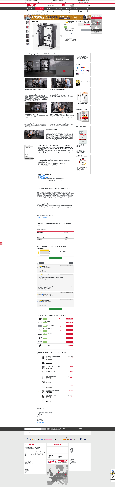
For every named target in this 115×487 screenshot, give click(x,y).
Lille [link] (25, 468)
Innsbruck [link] (28, 448)
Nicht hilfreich (44, 271)
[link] (77, 68)
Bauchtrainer (72, 463)
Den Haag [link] (33, 461)
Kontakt (36, 0)
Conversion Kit (41, 178)
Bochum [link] (36, 450)
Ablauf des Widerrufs (61, 452)
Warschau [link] (26, 472)
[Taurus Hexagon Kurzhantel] (40, 337)
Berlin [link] (31, 450)
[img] (71, 33)
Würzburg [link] (26, 455)
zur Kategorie (70, 345)
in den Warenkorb (69, 318)
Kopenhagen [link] (27, 470)
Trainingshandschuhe (46, 345)
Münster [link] (41, 453)
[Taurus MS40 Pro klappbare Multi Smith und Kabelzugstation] (43, 357)
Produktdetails (27, 145)
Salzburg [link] (36, 448)
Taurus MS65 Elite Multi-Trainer (51, 395)
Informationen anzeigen (40, 422)
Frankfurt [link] (26, 452)
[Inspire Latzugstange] (40, 322)
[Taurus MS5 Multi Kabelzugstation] (43, 377)
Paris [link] (27, 468)
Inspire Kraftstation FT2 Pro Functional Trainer (53, 366)
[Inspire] (34, 21)
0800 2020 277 (96, 32)
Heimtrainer (72, 458)
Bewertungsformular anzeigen (55, 258)
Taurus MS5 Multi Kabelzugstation (51, 376)
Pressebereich (60, 456)
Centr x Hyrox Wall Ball (46, 340)
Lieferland (79, 0)
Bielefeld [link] (33, 450)
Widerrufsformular (50, 452)
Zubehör (26, 154)
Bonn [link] (38, 450)
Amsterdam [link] (26, 461)
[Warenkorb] (89, 5)
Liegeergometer (72, 457)
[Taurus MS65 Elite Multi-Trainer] (43, 396)
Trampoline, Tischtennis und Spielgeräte (54, 8)
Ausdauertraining (30, 8)
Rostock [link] (30, 454)
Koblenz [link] (26, 453)
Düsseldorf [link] (39, 451)
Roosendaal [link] (40, 461)
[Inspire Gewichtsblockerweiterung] (40, 318)
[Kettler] (49, 401)
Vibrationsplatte (72, 468)
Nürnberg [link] (43, 453)
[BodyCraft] (49, 373)
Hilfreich (39, 271)
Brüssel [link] (30, 465)
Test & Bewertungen (28, 152)
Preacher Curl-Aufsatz (42, 176)
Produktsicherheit (28, 158)
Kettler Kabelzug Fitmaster (50, 400)
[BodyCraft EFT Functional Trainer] (43, 372)
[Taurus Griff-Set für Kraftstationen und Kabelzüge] (40, 330)
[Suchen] (63, 5)
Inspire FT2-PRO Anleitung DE (42, 217)
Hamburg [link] (32, 452)
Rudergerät (71, 448)
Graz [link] (26, 448)
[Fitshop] (30, 5)
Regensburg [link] (27, 454)
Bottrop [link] (40, 450)
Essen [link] (44, 451)
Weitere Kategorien (84, 8)
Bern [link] (27, 463)
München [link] (38, 453)
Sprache (83, 0)
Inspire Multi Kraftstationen (45, 14)
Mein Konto (87, 0)
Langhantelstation (72, 461)
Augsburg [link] (29, 450)
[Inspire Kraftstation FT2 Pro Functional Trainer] (43, 367)
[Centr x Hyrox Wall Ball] (40, 341)
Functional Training (73, 462)
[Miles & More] (84, 439)
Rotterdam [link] (43, 461)
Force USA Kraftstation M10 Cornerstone (52, 390)
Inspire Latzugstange (46, 321)
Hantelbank (71, 452)
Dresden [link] (36, 451)
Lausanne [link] (30, 463)
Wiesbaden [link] (42, 454)
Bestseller (26, 156)
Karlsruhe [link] (41, 452)
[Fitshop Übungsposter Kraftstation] (40, 326)
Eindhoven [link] (36, 461)
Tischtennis (71, 451)
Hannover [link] (35, 452)
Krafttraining (40, 8)
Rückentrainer (72, 464)
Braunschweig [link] (27, 451)
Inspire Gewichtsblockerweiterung (66, 154)
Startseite (25, 14)
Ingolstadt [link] (38, 452)
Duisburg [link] (42, 451)
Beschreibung (27, 147)
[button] (27, 22)
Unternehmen (27, 0)
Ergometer (71, 446)
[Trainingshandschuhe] (40, 345)
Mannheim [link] (35, 453)
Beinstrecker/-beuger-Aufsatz (43, 177)
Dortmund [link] (33, 451)
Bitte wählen (66, 24)
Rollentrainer (72, 459)
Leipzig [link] (30, 453)
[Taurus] (49, 359)
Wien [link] (38, 448)
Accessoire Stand (42, 179)
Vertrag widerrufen (57, 444)
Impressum (30, 0)
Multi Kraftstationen (38, 14)
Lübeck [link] (32, 453)
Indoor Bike (71, 453)
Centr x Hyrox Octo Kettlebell (47, 333)
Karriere (34, 0)
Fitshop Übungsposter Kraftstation (48, 325)
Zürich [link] (32, 463)
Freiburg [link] (29, 452)
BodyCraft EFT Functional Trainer (51, 371)
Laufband (71, 447)
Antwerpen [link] (26, 465)
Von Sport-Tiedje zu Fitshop (29, 432)
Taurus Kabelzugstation (49, 385)
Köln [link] (28, 453)
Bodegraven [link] (30, 461)
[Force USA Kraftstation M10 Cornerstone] (43, 391)
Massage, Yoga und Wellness (71, 8)
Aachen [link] (26, 450)
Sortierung (41, 263)
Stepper (71, 460)
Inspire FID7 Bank (42, 175)
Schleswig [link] (36, 454)
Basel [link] (26, 463)
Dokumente (27, 149)
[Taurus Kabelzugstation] (43, 386)
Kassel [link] (44, 452)
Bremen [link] (30, 451)
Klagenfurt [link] (31, 448)
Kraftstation (33, 14)
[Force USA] (49, 363)
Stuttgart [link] (39, 454)
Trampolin (71, 450)
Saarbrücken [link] (33, 454)
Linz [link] (33, 448)
